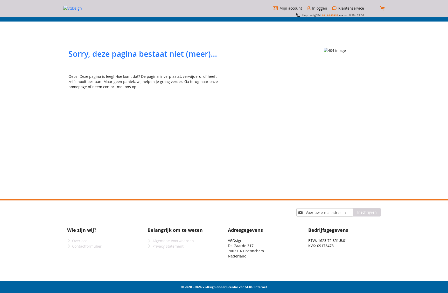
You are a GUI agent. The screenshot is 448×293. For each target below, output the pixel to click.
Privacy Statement (168, 246)
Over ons (80, 240)
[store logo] (82, 8)
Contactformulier (87, 246)
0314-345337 (330, 15)
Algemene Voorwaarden (173, 240)
